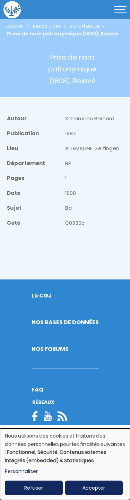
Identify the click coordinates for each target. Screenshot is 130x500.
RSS (62, 416)
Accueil (16, 26)
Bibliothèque (85, 26)
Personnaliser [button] (21, 471)
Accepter (94, 487)
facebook (37, 416)
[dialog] (65, 464)
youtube (47, 416)
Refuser (33, 487)
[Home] (12, 9)
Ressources (47, 26)
